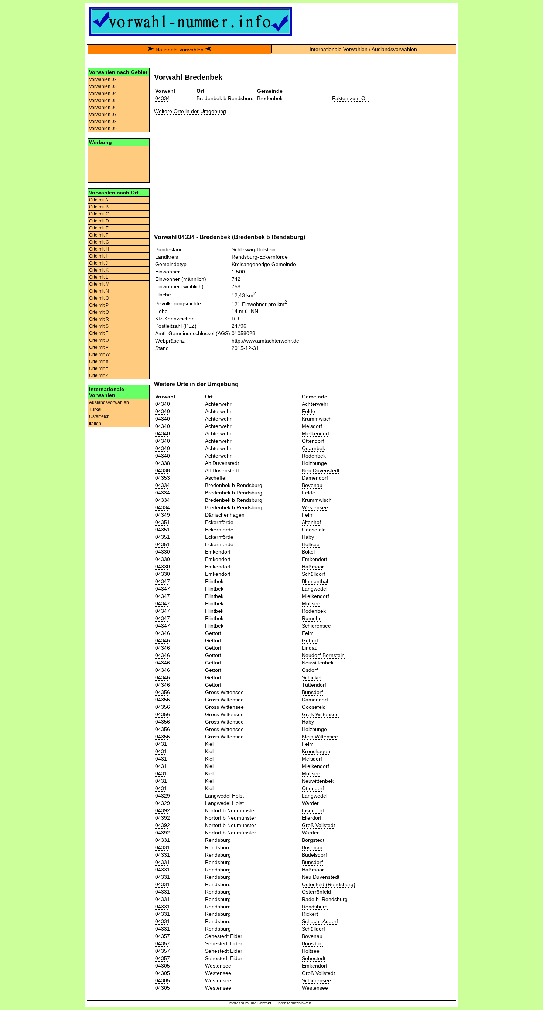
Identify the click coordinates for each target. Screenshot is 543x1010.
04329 (162, 796)
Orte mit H (99, 249)
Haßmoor (313, 566)
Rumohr (311, 618)
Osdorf (310, 670)
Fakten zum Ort (350, 98)
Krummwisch (317, 419)
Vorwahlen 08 (103, 121)
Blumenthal (315, 581)
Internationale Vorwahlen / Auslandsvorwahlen (363, 49)
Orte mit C (99, 214)
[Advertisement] (118, 163)
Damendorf (315, 478)
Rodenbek (314, 456)
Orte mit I (98, 256)
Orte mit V (99, 347)
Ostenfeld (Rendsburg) (328, 884)
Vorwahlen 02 (103, 79)
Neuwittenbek (318, 663)
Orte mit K (99, 270)
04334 (162, 98)
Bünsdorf (312, 692)
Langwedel (314, 589)
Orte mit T (98, 333)
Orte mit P (99, 305)
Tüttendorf (314, 685)
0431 (161, 744)
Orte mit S (99, 326)
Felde (308, 411)
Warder (310, 803)
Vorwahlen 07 (103, 114)
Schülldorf (313, 574)
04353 (162, 478)
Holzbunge (314, 463)
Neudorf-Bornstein (323, 655)
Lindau (310, 648)
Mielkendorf (315, 433)
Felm (308, 515)
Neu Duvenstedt (320, 470)
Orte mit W (99, 354)
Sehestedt (313, 958)
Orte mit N (99, 291)
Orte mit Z (98, 375)
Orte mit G (99, 242)
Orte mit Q (99, 312)
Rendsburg (315, 906)
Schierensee (316, 626)
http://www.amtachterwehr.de (265, 341)
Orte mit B (99, 207)
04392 (162, 810)
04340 (162, 404)
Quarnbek (313, 448)
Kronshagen (316, 751)
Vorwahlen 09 (103, 128)
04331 (162, 840)
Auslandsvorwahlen (109, 402)
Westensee (315, 507)
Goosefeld (314, 530)
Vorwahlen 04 (103, 93)
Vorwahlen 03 (103, 86)
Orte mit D (99, 221)
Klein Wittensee (320, 736)
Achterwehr (315, 404)
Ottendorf (313, 441)
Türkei (95, 409)
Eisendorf (313, 810)
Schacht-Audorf (320, 921)
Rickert (310, 914)
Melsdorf (312, 426)
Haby (308, 537)
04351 (162, 522)
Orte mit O (99, 298)
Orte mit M (99, 284)
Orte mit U (99, 340)
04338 (162, 463)
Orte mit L (98, 277)
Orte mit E (99, 228)
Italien (95, 423)
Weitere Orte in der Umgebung (190, 111)
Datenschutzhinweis (294, 1003)
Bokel (308, 552)
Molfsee (311, 603)
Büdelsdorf (314, 855)
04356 (162, 692)
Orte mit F (98, 235)
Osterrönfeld (316, 892)
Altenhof (311, 522)
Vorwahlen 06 (103, 107)
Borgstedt (313, 840)
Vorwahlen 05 (103, 100)
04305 (162, 966)
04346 (162, 633)
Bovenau (312, 485)
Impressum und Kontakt (249, 1003)
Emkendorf (314, 559)
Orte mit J (98, 263)
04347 (162, 581)
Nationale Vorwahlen (180, 49)
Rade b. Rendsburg (325, 899)
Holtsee (311, 544)
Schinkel (311, 677)
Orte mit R (99, 319)
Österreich (99, 416)
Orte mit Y (99, 368)
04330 (162, 552)
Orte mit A (98, 200)
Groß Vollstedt (318, 825)
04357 (162, 936)
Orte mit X (99, 361)
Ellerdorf (311, 818)
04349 (162, 515)
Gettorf (310, 640)
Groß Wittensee (320, 714)
